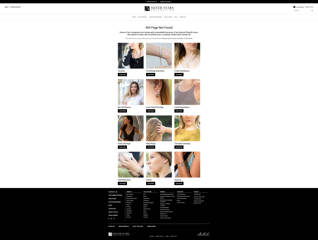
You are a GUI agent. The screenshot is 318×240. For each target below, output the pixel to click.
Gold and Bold (163, 216)
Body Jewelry (130, 200)
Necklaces (164, 38)
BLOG (110, 205)
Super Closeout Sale (199, 196)
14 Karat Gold (146, 208)
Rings (169, 38)
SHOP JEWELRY (142, 17)
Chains (128, 204)
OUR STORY (112, 198)
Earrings (129, 208)
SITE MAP (151, 236)
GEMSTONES (151, 226)
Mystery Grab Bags (199, 201)
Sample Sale (197, 194)
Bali (144, 194)
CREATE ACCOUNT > (165, 1)
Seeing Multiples (164, 207)
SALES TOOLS (113, 212)
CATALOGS (183, 17)
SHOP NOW (122, 74)
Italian (145, 206)
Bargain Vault (197, 203)
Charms (129, 206)
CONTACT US (112, 192)
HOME (134, 17)
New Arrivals (189, 38)
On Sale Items (197, 199)
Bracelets (129, 202)
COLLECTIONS (168, 17)
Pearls (145, 213)
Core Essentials (181, 194)
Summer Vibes (181, 202)
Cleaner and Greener (165, 218)
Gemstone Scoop (164, 209)
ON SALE (196, 191)
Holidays (145, 204)
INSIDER (162, 191)
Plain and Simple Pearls (166, 211)
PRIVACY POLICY (159, 236)
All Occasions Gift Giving (183, 196)
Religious (145, 215)
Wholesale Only (152, 1)
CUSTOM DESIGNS (114, 202)
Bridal (144, 196)
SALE (175, 17)
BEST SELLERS (138, 226)
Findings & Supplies (148, 202)
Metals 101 (163, 213)
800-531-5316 (174, 236)
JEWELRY (129, 191)
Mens (144, 211)
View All (129, 217)
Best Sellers (180, 38)
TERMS (167, 236)
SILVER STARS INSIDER (155, 17)
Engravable (146, 198)
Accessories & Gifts (132, 198)
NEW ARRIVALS (124, 226)
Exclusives (146, 200)
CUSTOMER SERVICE (115, 195)
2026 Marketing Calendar (166, 194)
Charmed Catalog (181, 198)
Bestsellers (129, 196)
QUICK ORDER (113, 215)
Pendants (173, 38)
